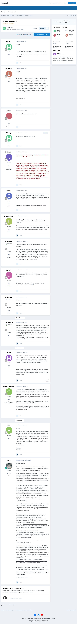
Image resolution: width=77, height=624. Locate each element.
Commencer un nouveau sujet (23, 34)
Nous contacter (46, 618)
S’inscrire (72, 3)
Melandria (71, 30)
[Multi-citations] (17, 63)
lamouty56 (71, 34)
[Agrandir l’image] (33, 284)
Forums (3, 11)
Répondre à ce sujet (42, 34)
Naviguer (4, 8)
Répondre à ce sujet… (16, 598)
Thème (23, 618)
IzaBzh (59, 34)
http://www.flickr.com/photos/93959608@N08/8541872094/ (31, 205)
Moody (58, 30)
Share (35, 28)
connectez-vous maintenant (9, 592)
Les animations (20, 29)
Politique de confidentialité (34, 618)
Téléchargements (12, 11)
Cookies (53, 618)
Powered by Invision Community (38, 621)
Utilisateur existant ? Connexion (58, 3)
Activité (11, 8)
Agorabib (4, 3)
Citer (21, 62)
